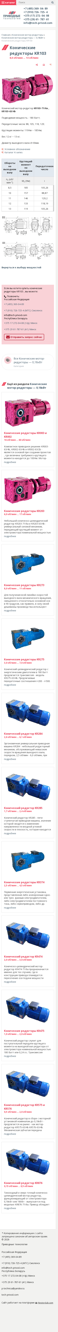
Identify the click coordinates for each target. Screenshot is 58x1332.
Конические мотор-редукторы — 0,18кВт (23, 37)
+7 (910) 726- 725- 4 (36, 12)
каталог (10, 2)
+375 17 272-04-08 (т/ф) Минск (20, 323)
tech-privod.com (10, 1294)
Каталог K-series (14, 152)
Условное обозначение (17, 149)
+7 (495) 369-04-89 (14, 304)
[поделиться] (37, 64)
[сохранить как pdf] (51, 64)
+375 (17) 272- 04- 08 (36, 15)
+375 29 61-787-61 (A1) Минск (20, 329)
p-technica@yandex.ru (13, 1288)
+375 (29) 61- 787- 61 (36, 19)
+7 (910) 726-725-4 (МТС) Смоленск (23, 310)
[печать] (44, 64)
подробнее (10, 462)
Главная (6, 34)
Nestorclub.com (45, 1302)
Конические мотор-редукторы (27, 34)
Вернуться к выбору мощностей (21, 267)
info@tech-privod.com (38, 23)
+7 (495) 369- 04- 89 (36, 8)
